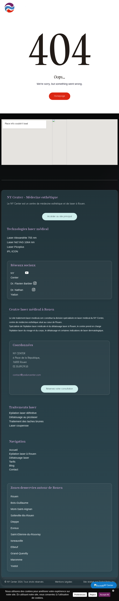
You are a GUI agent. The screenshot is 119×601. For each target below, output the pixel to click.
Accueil (13, 449)
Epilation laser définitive (23, 413)
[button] (113, 8)
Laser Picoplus (15, 246)
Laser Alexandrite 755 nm (22, 237)
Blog (11, 465)
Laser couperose (19, 425)
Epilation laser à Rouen (22, 453)
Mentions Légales (63, 582)
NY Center (108, 585)
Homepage (59, 96)
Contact (13, 469)
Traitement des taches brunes (26, 421)
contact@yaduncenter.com (27, 375)
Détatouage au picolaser (23, 417)
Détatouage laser (19, 457)
